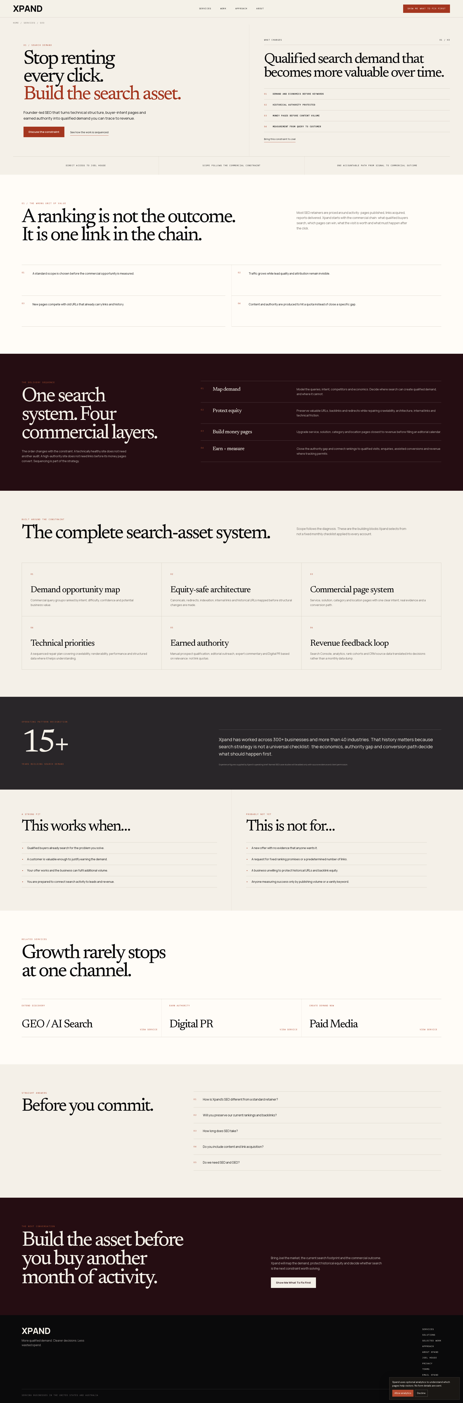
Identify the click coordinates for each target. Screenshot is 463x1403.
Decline (421, 1393)
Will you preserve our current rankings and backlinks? (235, 1115)
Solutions (429, 1335)
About (260, 8)
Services (205, 8)
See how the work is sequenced (89, 132)
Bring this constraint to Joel (280, 139)
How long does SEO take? (216, 1131)
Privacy (427, 1363)
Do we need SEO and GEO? (217, 1162)
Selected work (431, 1340)
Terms (426, 1369)
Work (223, 8)
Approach (241, 8)
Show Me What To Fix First (426, 8)
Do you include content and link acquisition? (229, 1147)
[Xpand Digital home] (28, 8)
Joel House (429, 1357)
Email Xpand (430, 1375)
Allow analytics (402, 1393)
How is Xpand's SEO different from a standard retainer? (236, 1099)
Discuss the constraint (44, 132)
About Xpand (430, 1352)
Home (16, 23)
